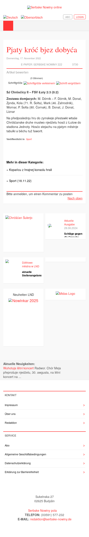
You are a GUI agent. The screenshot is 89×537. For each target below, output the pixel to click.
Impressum (11, 405)
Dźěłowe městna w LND (30, 264)
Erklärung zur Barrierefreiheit (22, 472)
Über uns (10, 414)
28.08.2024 (71, 228)
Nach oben (75, 198)
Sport (29, 139)
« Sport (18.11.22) (19, 180)
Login (80, 17)
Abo (67, 17)
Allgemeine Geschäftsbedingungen (25, 454)
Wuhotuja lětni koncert (19, 368)
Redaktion (11, 422)
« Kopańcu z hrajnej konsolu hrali (29, 169)
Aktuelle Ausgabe (69, 222)
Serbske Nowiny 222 (47, 64)
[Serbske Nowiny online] (44, 7)
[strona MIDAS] (65, 293)
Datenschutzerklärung (18, 463)
